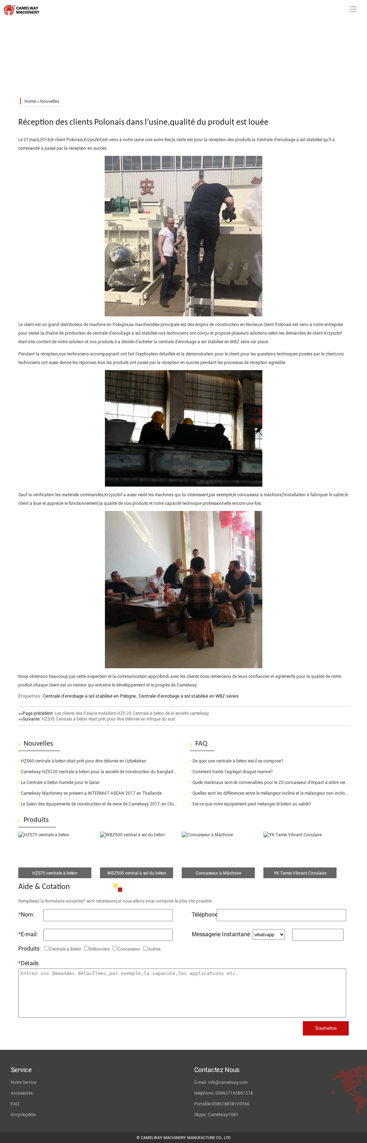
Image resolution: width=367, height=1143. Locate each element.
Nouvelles (49, 101)
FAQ (15, 1103)
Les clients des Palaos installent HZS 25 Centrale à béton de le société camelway (132, 713)
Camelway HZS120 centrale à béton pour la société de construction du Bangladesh (100, 771)
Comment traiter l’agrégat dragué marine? (232, 771)
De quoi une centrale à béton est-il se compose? (237, 761)
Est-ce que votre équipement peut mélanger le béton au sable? (251, 804)
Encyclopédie (23, 1114)
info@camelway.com (228, 1082)
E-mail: (28, 934)
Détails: (29, 963)
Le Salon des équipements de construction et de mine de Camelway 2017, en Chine (99, 804)
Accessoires (22, 1093)
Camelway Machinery (51, 13)
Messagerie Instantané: (221, 934)
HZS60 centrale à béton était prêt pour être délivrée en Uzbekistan (83, 761)
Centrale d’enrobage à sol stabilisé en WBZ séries (189, 696)
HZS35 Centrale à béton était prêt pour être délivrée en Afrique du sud (108, 719)
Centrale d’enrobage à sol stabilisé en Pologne (89, 696)
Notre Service (23, 1082)
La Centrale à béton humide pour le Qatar (60, 782)
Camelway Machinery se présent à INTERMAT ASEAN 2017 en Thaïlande (91, 793)
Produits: (29, 948)
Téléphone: (204, 914)
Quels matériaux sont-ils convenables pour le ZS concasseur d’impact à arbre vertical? (274, 782)
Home (30, 101)
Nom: (26, 914)
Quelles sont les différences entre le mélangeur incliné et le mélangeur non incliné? (270, 793)
